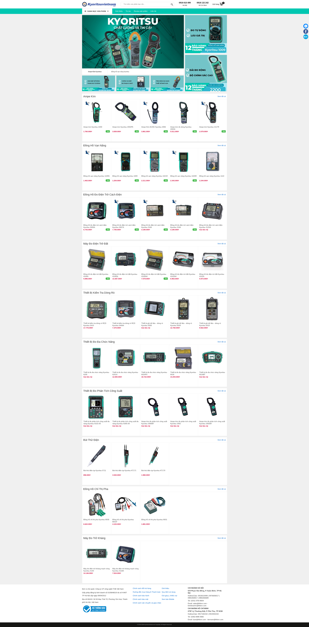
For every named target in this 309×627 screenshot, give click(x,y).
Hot (108, 131)
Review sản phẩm (140, 11)
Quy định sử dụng (168, 592)
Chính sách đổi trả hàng (142, 588)
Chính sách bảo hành (141, 596)
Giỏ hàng (218, 3)
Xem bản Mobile (168, 599)
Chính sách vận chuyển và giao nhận (147, 603)
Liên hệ (153, 11)
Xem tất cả (222, 96)
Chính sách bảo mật (140, 599)
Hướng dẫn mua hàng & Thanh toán (147, 592)
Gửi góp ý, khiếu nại (169, 596)
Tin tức (128, 11)
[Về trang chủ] (99, 4)
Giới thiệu (119, 11)
